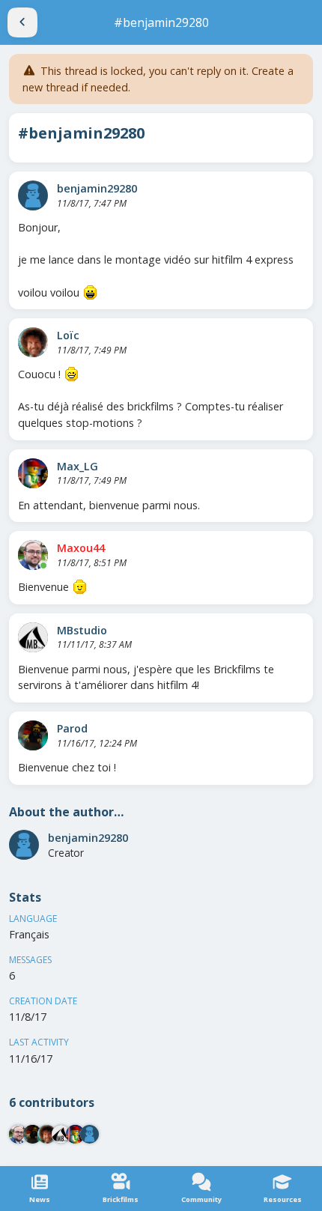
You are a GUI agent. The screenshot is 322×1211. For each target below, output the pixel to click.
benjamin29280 (97, 188)
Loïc (68, 335)
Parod (72, 728)
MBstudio (82, 630)
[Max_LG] (33, 473)
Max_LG (77, 466)
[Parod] (33, 735)
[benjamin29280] (33, 195)
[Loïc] (33, 342)
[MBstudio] (33, 637)
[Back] (22, 22)
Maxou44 (81, 548)
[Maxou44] (33, 555)
